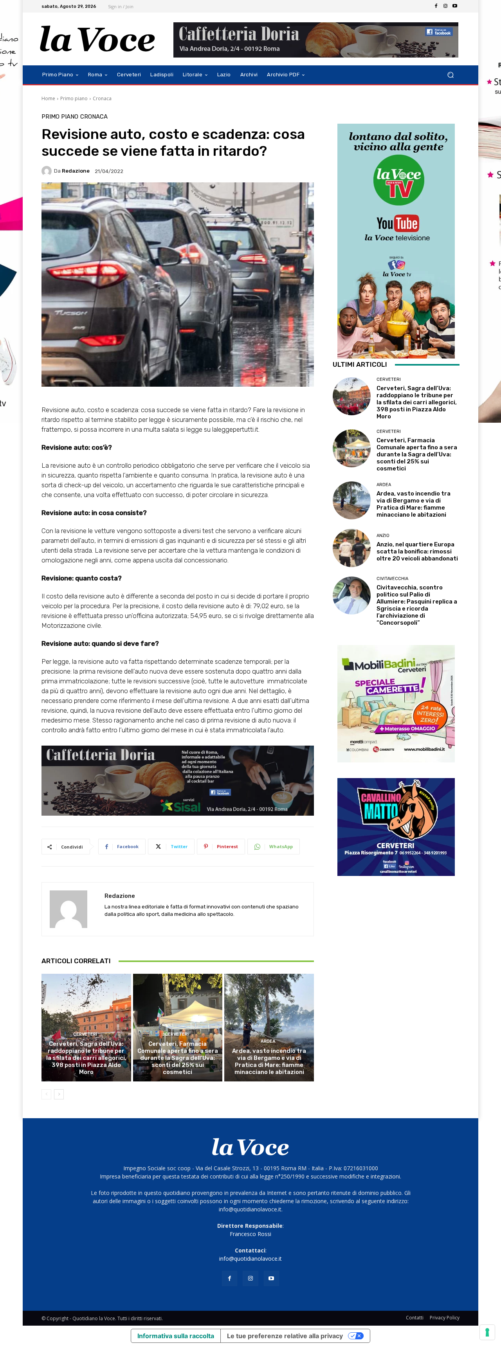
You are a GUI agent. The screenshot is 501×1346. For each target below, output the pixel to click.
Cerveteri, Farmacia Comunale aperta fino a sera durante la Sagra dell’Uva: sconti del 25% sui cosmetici (177, 1058)
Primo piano (74, 98)
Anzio (383, 535)
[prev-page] (46, 1094)
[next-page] (59, 1094)
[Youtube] (455, 6)
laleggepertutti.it (235, 429)
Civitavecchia (392, 579)
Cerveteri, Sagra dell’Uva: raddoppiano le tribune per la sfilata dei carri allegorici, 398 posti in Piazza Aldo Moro (86, 1058)
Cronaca (102, 98)
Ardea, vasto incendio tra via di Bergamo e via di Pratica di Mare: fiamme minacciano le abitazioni (269, 1061)
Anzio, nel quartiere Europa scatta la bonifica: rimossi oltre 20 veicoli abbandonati (417, 551)
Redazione (76, 170)
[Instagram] (445, 6)
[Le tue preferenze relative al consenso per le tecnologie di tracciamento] (487, 1332)
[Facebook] (436, 6)
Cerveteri (85, 1034)
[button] (450, 75)
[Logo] (97, 39)
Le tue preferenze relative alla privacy (285, 1336)
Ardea (268, 1041)
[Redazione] (47, 171)
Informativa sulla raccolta (175, 1336)
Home (48, 98)
